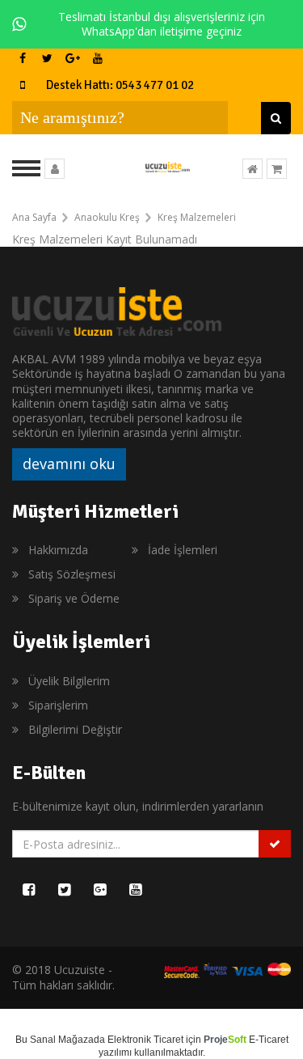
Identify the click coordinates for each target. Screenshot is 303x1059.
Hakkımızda (58, 549)
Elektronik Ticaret (145, 1039)
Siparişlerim (58, 705)
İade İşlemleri (182, 549)
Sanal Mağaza (62, 1039)
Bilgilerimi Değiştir (75, 729)
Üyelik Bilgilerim (69, 680)
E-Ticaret (268, 1039)
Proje (225, 1039)
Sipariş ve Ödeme (74, 598)
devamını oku (69, 463)
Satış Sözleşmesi (72, 574)
